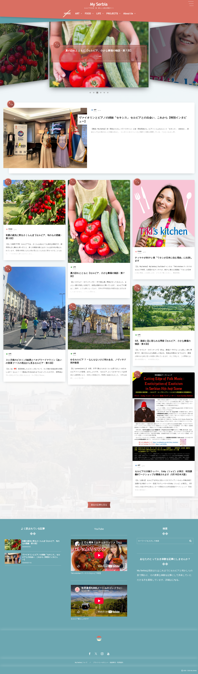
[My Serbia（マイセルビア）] (99, 4)
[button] (90, 92)
